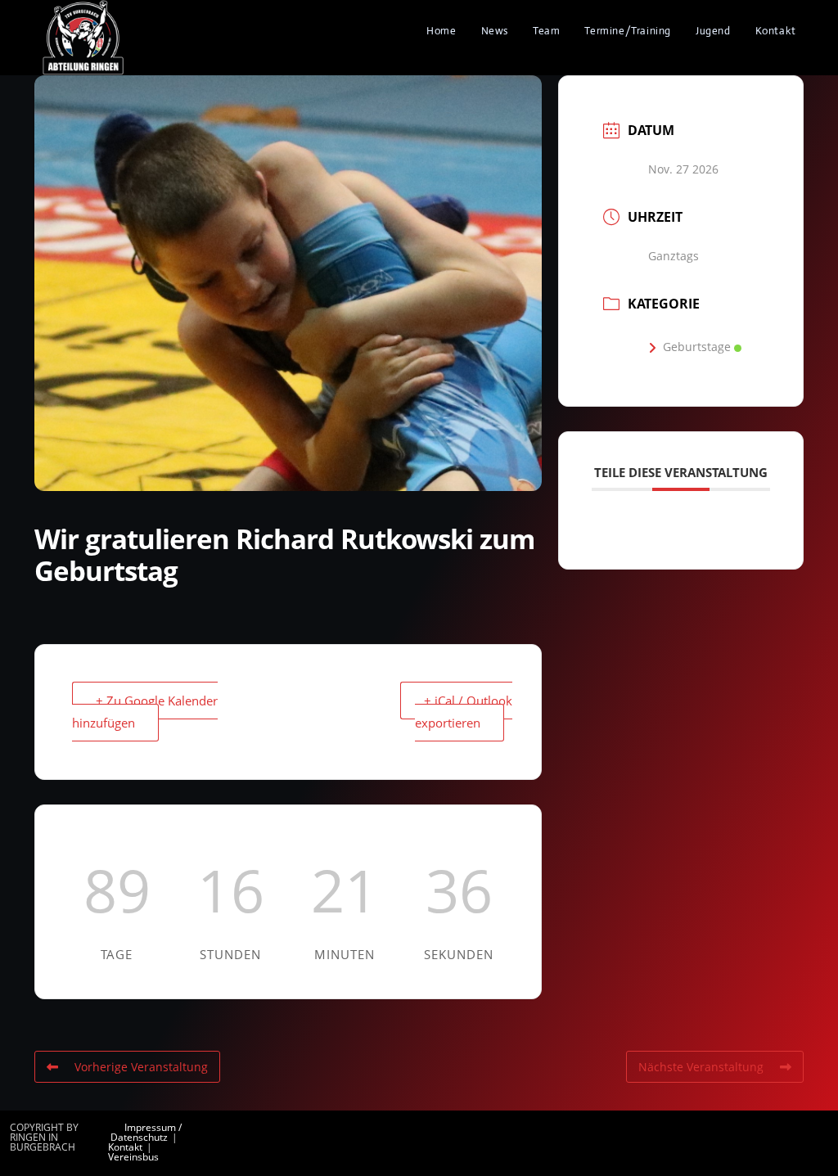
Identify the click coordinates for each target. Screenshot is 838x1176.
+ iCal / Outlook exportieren (463, 711)
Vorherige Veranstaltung (141, 1067)
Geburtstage (697, 346)
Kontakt (125, 1147)
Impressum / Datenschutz (146, 1132)
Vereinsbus (133, 1157)
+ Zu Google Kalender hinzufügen (145, 711)
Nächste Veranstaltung (701, 1067)
